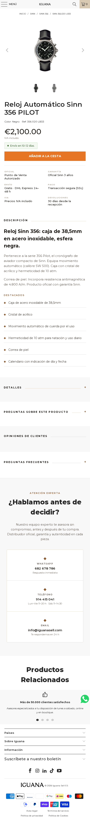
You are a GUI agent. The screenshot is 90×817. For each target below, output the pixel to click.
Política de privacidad (32, 815)
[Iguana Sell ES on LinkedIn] (45, 771)
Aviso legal (31, 810)
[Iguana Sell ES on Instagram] (37, 771)
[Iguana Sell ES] (45, 4)
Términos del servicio (58, 810)
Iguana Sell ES (60, 785)
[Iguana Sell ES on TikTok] (52, 771)
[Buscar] (74, 4)
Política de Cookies (58, 815)
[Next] (82, 50)
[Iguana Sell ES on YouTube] (59, 771)
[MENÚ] (2, 4)
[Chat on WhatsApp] (85, 701)
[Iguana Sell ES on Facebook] (30, 771)
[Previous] (7, 50)
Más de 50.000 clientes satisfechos (45, 702)
